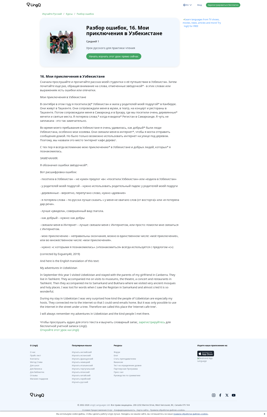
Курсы (69, 13)
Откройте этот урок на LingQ (59, 330)
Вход (199, 5)
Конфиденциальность (124, 410)
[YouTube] (233, 395)
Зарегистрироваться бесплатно (223, 5)
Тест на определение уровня (127, 365)
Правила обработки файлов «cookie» (167, 410)
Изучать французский (82, 358)
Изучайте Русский (52, 13)
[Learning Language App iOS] (205, 353)
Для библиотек (37, 372)
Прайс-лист (35, 355)
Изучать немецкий (81, 362)
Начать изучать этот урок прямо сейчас (114, 56)
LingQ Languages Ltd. (100, 405)
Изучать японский (81, 372)
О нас (32, 352)
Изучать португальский (83, 368)
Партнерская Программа (126, 368)
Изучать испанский (81, 355)
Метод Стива (36, 362)
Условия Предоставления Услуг (97, 410)
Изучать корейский (81, 378)
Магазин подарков (39, 378)
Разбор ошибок (85, 13)
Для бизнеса (36, 368)
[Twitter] (227, 395)
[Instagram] (213, 395)
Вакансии (118, 362)
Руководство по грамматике (127, 375)
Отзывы (34, 375)
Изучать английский (82, 352)
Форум (117, 352)
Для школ (34, 365)
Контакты (34, 358)
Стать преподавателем (125, 358)
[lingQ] (34, 5)
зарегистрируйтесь (152, 322)
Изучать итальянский (82, 365)
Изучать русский (80, 382)
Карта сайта (142, 410)
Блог (116, 355)
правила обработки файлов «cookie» (190, 414)
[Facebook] (220, 395)
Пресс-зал (118, 372)
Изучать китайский (81, 375)
